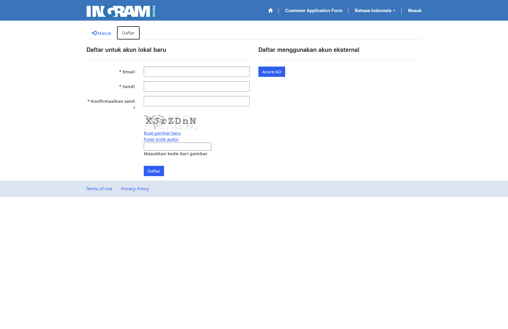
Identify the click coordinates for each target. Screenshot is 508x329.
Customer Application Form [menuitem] (313, 10)
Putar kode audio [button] (161, 139)
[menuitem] (270, 10)
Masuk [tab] (103, 33)
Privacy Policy (135, 188)
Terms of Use (99, 188)
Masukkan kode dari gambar (176, 153)
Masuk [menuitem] (415, 10)
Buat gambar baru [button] (162, 133)
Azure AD (271, 72)
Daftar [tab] (128, 33)
